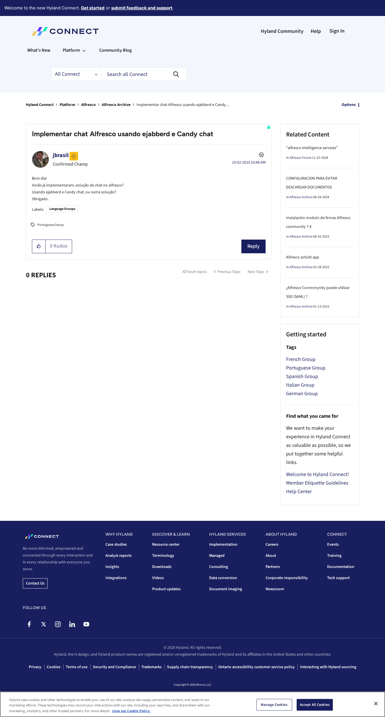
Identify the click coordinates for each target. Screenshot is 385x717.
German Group (302, 393)
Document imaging (225, 589)
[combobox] (144, 74)
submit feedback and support (141, 8)
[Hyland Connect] (65, 31)
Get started (93, 8)
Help (316, 31)
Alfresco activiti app (302, 257)
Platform (67, 105)
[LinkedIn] (72, 624)
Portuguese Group (50, 224)
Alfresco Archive (116, 105)
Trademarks (151, 667)
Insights (112, 567)
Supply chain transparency (190, 667)
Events (333, 544)
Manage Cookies (274, 704)
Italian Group (300, 385)
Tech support (338, 578)
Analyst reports (118, 556)
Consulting (218, 567)
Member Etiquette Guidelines (317, 483)
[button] (39, 246)
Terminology (163, 556)
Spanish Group (302, 376)
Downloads (162, 567)
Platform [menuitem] (71, 50)
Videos (158, 578)
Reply (253, 246)
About (271, 556)
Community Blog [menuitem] (115, 50)
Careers (272, 544)
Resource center (166, 544)
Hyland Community (282, 31)
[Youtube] (86, 624)
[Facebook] (29, 624)
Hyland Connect (40, 105)
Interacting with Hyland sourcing (328, 667)
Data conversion (223, 578)
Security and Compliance (114, 667)
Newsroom (275, 589)
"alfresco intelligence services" (312, 148)
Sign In (337, 31)
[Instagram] (57, 624)
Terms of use (76, 667)
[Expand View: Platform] (84, 50)
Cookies (53, 667)
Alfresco (88, 105)
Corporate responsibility (287, 578)
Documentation (340, 567)
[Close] (376, 703)
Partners (273, 567)
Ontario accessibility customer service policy (256, 667)
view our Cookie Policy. (131, 711)
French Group (300, 359)
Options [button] (349, 105)
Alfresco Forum (300, 157)
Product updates (166, 589)
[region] (192, 704)
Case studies (116, 544)
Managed (217, 556)
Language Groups (62, 208)
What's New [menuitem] (38, 50)
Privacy (35, 667)
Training (334, 556)
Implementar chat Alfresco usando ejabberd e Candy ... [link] (183, 105)
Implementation (223, 544)
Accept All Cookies (315, 704)
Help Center (299, 491)
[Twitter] (43, 624)
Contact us (35, 583)
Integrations (116, 578)
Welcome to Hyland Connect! (317, 474)
